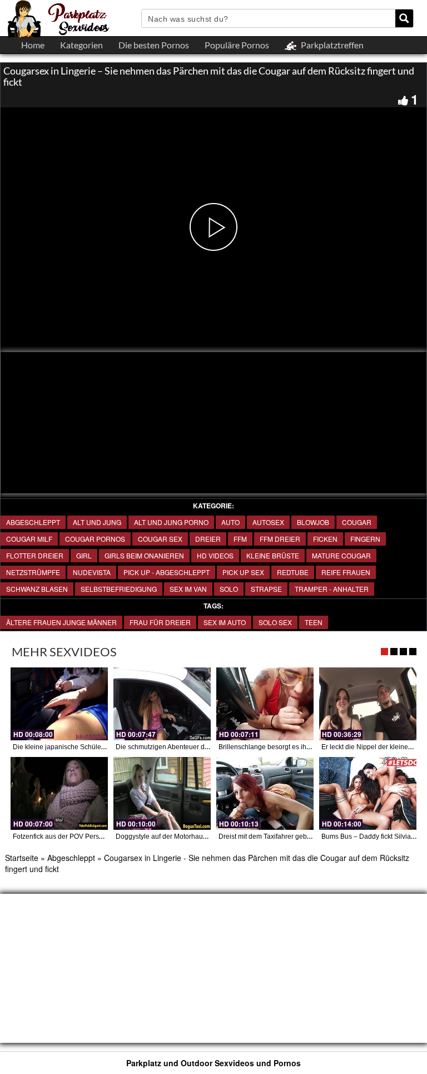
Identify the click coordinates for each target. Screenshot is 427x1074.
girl (84, 555)
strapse (266, 588)
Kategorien (81, 44)
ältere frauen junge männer (61, 622)
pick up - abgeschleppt (166, 572)
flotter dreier (34, 555)
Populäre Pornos (237, 44)
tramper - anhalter (332, 588)
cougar (356, 522)
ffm (240, 538)
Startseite (21, 857)
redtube (293, 572)
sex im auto (224, 622)
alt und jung (97, 522)
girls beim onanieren (144, 555)
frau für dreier (160, 622)
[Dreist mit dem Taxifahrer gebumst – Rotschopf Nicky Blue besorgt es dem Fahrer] (265, 793)
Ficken (325, 538)
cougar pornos (95, 538)
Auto (230, 522)
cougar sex (160, 538)
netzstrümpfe (33, 572)
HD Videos (215, 555)
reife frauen (345, 572)
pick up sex (243, 572)
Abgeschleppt (33, 522)
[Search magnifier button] (404, 18)
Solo (229, 588)
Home (32, 44)
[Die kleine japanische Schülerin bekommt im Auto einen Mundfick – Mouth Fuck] (59, 703)
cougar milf (29, 538)
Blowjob (313, 522)
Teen (313, 622)
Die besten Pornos (153, 44)
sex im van (188, 588)
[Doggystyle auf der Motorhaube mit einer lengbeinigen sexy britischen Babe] (162, 793)
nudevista (92, 572)
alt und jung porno (171, 522)
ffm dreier (280, 538)
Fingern (365, 538)
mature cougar (341, 555)
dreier (208, 538)
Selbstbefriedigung (119, 588)
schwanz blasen (37, 588)
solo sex (275, 622)
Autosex (268, 522)
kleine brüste (272, 555)
